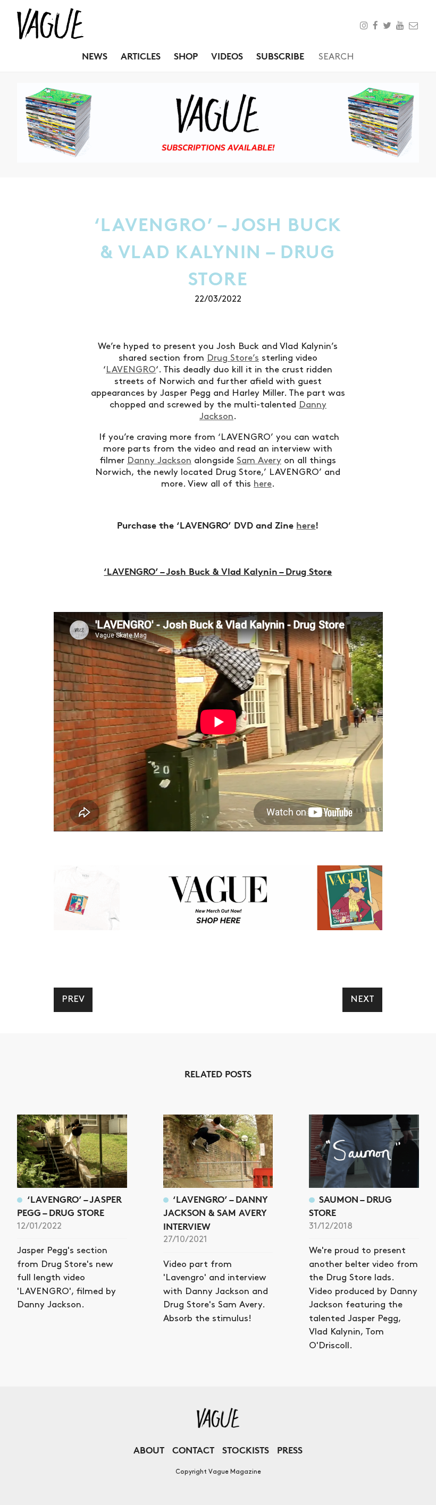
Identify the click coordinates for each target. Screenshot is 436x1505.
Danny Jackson (159, 460)
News (94, 56)
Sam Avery (259, 460)
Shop (186, 56)
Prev (73, 999)
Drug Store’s (233, 358)
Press (290, 1450)
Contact (193, 1450)
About (148, 1450)
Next (362, 999)
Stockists (245, 1450)
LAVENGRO (131, 369)
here (263, 484)
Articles (141, 56)
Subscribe (280, 56)
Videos (227, 56)
